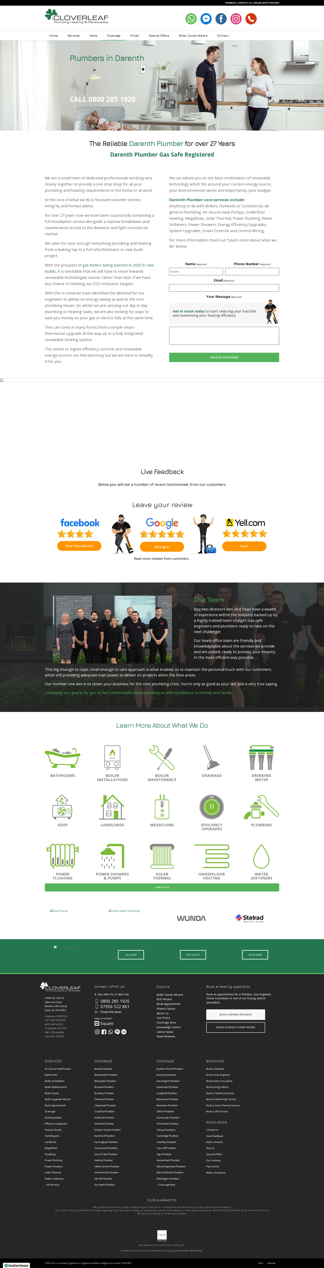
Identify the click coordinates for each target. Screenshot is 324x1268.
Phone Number (252, 264)
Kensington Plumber (168, 1081)
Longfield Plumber (167, 1093)
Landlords (50, 1142)
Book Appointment (169, 1004)
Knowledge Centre (169, 1027)
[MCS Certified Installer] (162, 1240)
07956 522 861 (115, 1006)
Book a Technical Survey (220, 1093)
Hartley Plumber (103, 1160)
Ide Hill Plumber (103, 1178)
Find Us (210, 1148)
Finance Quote (166, 1008)
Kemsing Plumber (166, 1074)
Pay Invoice (212, 1166)
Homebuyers (52, 1135)
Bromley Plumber (104, 1093)
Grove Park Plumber (106, 1154)
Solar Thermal (53, 1172)
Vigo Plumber (164, 1154)
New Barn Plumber (167, 1105)
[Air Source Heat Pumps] (62, 807)
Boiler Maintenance (56, 1087)
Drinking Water (53, 1117)
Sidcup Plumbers (166, 1129)
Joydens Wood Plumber (170, 1068)
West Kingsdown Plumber (171, 1166)
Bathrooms (51, 1074)
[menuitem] (53, 35)
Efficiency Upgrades (56, 1123)
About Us (163, 1013)
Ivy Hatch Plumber (104, 1184)
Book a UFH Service (217, 1111)
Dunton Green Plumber (107, 1129)
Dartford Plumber (104, 1117)
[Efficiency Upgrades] (212, 807)
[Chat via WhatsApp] (110, 1032)
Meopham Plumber (167, 1099)
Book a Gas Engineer (218, 1074)
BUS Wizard (164, 999)
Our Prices (163, 1018)
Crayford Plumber (104, 1111)
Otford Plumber (165, 1111)
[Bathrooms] (62, 757)
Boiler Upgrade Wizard (57, 1099)
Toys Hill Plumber (166, 1148)
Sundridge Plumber (167, 1135)
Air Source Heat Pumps (58, 1068)
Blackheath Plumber (105, 1074)
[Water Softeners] (261, 856)
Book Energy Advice (217, 1087)
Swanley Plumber (166, 1142)
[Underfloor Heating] (212, 856)
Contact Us (162, 887)
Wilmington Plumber (168, 1178)
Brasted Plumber (104, 1087)
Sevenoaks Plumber (168, 1117)
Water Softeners (54, 1178)
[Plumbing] (261, 807)
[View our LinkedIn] (124, 1032)
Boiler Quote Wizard (170, 994)
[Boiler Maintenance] (162, 757)
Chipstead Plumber (105, 1105)
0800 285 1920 (115, 1001)
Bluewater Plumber (105, 1081)
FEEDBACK (230, 2)
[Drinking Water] (261, 757)
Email (224, 280)
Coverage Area (166, 1022)
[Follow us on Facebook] (104, 1032)
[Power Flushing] (62, 856)
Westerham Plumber (168, 1160)
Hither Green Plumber (106, 1166)
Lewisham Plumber (167, 1087)
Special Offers (214, 1154)
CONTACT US (245, 2)
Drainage (50, 1111)
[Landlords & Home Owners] (112, 807)
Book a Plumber (215, 1068)
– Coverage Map (166, 1184)
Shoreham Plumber (168, 1123)
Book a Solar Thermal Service (223, 1105)
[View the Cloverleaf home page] (60, 990)
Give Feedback (214, 1136)
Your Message (224, 297)
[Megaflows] (162, 807)
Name (196, 264)
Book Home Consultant (219, 1081)
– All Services (52, 1184)
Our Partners (213, 1160)
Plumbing (50, 1154)
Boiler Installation (54, 1081)
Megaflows (51, 1148)
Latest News (165, 1032)
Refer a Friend (214, 1142)
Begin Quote (162, 439)
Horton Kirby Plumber (106, 1172)
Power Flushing (53, 1160)
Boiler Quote (52, 1093)
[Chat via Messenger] (117, 1032)
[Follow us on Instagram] (97, 1032)
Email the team (110, 1011)
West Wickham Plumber (170, 1172)
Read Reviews (166, 1036)
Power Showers (54, 1166)
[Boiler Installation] (112, 757)
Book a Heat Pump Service (221, 1099)
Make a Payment (215, 1172)
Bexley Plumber (103, 1068)
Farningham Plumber (106, 1142)
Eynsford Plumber (104, 1135)
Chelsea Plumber (104, 1099)
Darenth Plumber (104, 1123)
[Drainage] (212, 757)
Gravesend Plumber (106, 1148)
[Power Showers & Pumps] (112, 856)
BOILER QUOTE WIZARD (266, 2)
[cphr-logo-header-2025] (77, 18)
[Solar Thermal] (162, 856)
